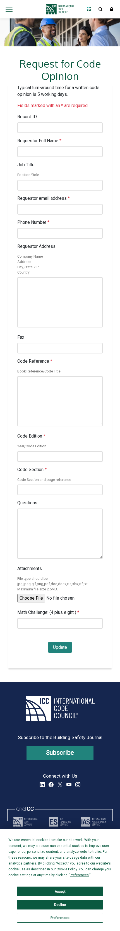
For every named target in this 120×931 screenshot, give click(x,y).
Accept (60, 892)
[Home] (58, 9)
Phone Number (33, 222)
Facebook (51, 784)
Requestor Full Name (39, 140)
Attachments (29, 568)
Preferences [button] (79, 875)
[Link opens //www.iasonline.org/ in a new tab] (93, 821)
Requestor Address (36, 246)
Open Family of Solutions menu (89, 9)
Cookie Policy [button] (67, 869)
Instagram (78, 784)
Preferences (60, 918)
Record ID (27, 116)
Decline (60, 905)
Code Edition (31, 436)
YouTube (69, 784)
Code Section (32, 469)
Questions (27, 502)
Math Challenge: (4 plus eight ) (48, 612)
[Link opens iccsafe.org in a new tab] (26, 821)
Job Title (26, 164)
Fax (20, 337)
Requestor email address (43, 198)
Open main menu (9, 9)
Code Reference (34, 361)
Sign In (111, 9)
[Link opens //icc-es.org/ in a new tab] (60, 821)
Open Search (100, 9)
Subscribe (60, 752)
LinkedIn (42, 784)
